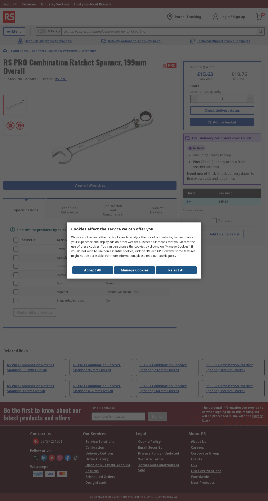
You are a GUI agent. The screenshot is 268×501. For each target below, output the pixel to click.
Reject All (176, 270)
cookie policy (167, 256)
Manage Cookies (134, 270)
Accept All (92, 270)
